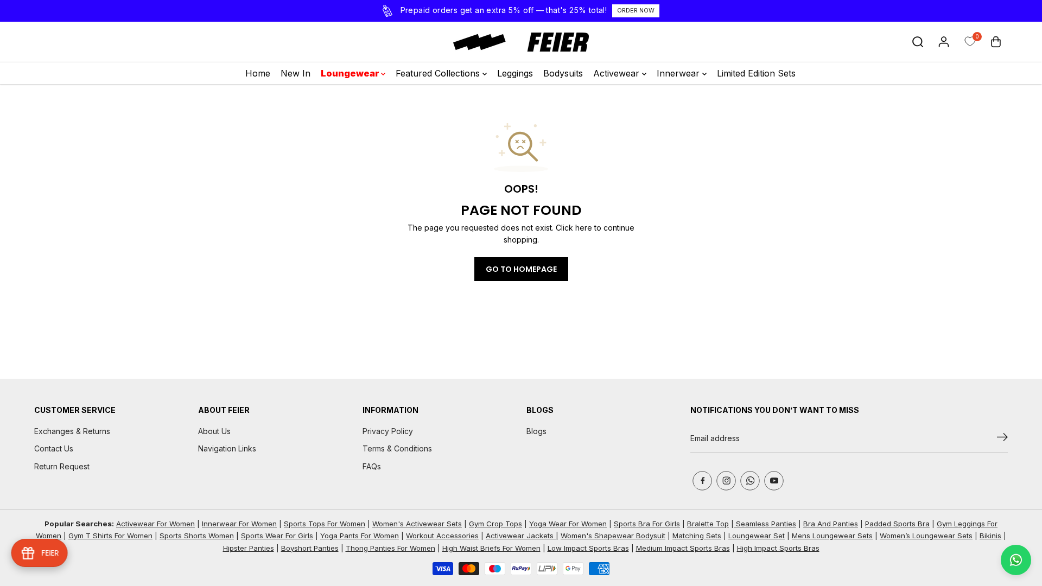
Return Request (62, 466)
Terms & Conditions (397, 448)
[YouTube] (774, 481)
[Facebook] (702, 481)
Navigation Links (227, 448)
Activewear (617, 73)
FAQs (372, 466)
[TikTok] (750, 481)
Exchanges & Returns (72, 431)
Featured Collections (439, 73)
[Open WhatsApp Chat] (1016, 560)
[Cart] (996, 42)
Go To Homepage (521, 269)
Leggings (515, 73)
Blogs (536, 431)
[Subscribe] (1002, 439)
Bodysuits (563, 73)
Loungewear (351, 73)
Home (257, 73)
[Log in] (944, 42)
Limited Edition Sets (756, 73)
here (583, 227)
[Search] (918, 42)
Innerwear (679, 73)
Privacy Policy (388, 431)
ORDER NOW (636, 10)
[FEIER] (521, 42)
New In (295, 73)
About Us (214, 431)
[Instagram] (726, 481)
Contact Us (53, 448)
